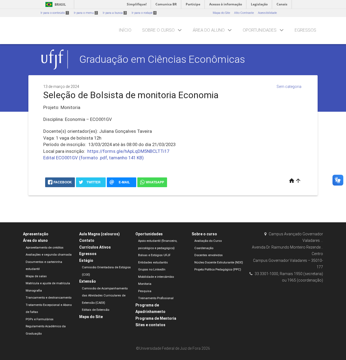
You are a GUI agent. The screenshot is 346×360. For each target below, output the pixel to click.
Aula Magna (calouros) (99, 234)
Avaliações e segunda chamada (49, 254)
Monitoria (144, 284)
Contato (86, 240)
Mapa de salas (36, 276)
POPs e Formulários (40, 319)
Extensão (87, 281)
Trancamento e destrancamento (48, 297)
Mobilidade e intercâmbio (156, 277)
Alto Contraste (244, 13)
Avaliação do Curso (208, 241)
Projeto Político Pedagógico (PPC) (217, 269)
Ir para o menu (85, 13)
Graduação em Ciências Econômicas (162, 59)
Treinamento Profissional (156, 298)
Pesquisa (144, 291)
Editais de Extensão (95, 310)
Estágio (86, 260)
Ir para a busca (114, 13)
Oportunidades (260, 30)
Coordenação (203, 248)
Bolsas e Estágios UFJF (154, 255)
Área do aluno (209, 30)
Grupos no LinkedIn (151, 269)
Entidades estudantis (153, 262)
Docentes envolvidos (208, 255)
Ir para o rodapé (144, 13)
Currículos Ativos (95, 247)
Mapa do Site (221, 13)
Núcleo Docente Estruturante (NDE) (218, 262)
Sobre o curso (158, 30)
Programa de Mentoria (155, 318)
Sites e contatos (150, 325)
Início (125, 30)
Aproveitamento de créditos (45, 247)
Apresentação (35, 234)
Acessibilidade (267, 13)
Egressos (305, 30)
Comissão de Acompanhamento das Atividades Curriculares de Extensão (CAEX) (105, 296)
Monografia (34, 290)
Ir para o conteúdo (54, 13)
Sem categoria (289, 86)
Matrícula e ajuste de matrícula (48, 283)
